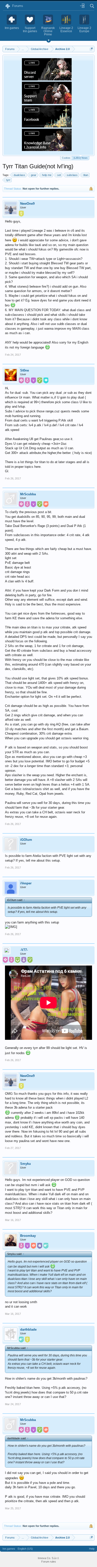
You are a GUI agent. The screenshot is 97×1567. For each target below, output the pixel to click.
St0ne (24, 370)
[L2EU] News (81, 158)
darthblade (28, 1329)
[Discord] (47, 78)
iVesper (26, 883)
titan (85, 175)
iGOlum (26, 840)
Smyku (25, 1164)
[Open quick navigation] (91, 48)
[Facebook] (47, 126)
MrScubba (28, 494)
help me (46, 175)
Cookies (66, 158)
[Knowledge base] (47, 149)
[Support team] (47, 102)
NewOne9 (27, 203)
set (59, 175)
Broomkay (28, 1236)
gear (33, 175)
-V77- (24, 950)
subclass (72, 175)
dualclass (19, 175)
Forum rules (48, 1561)
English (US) (25, 1548)
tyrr (8, 179)
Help (92, 1548)
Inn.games (8, 1548)
